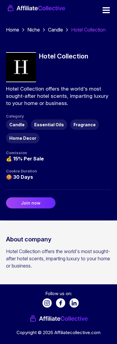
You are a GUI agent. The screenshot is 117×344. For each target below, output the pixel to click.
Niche (33, 30)
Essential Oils (49, 124)
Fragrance (85, 124)
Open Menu (106, 10)
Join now (30, 202)
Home (12, 30)
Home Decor (22, 138)
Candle (55, 30)
